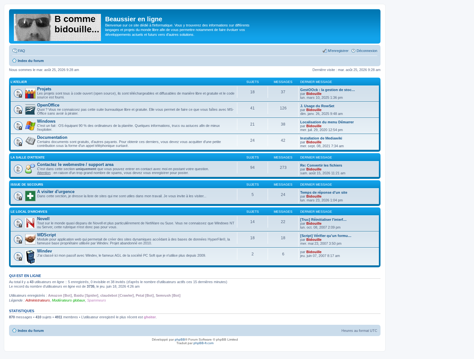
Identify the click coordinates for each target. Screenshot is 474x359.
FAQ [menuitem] (21, 51)
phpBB (180, 339)
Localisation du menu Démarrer (327, 122)
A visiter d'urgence (55, 191)
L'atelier (19, 82)
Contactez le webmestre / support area (75, 164)
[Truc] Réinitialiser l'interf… (323, 219)
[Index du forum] (58, 26)
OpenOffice (48, 105)
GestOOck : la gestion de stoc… (327, 90)
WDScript (46, 234)
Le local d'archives (29, 211)
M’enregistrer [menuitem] (338, 51)
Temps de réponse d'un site (323, 192)
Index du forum (31, 331)
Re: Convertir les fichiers (321, 165)
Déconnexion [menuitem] (367, 51)
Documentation (52, 137)
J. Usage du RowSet (317, 106)
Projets (44, 89)
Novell (43, 218)
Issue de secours (27, 184)
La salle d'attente (28, 157)
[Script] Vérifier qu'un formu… (325, 236)
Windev (44, 251)
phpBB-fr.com (203, 343)
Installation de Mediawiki (321, 138)
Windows (46, 121)
